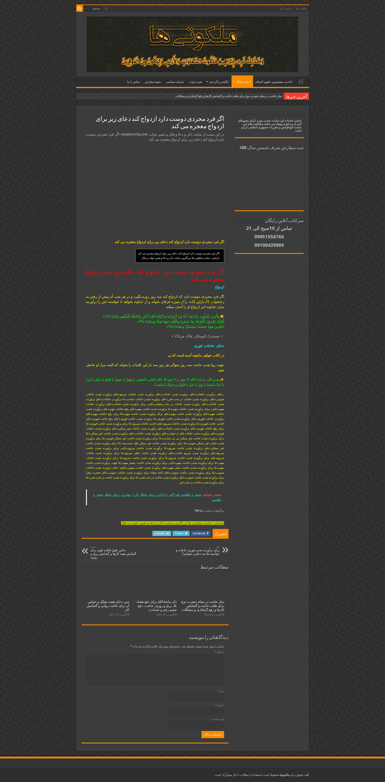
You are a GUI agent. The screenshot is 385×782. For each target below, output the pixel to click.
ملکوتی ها (301, 8)
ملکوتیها (284, 774)
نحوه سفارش (153, 81)
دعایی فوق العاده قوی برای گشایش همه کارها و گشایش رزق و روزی (113, 552)
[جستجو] (79, 8)
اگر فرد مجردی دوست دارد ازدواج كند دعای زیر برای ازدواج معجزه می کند (178, 253)
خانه (301, 81)
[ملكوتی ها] (192, 43)
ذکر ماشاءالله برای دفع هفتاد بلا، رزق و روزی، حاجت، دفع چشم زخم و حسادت (156, 606)
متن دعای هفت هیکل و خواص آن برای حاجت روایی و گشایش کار (108, 606)
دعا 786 (199, 510)
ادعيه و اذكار (243, 81)
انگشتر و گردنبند (219, 81)
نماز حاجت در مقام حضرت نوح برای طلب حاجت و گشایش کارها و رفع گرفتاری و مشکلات (228, 96)
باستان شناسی (175, 81)
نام (221, 691)
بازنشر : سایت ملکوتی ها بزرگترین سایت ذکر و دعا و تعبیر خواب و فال (180, 257)
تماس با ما (285, 8)
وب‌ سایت (218, 719)
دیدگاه (219, 652)
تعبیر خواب (195, 81)
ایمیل (219, 705)
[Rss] (106, 8)
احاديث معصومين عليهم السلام (274, 81)
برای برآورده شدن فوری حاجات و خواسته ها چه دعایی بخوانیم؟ (198, 550)
